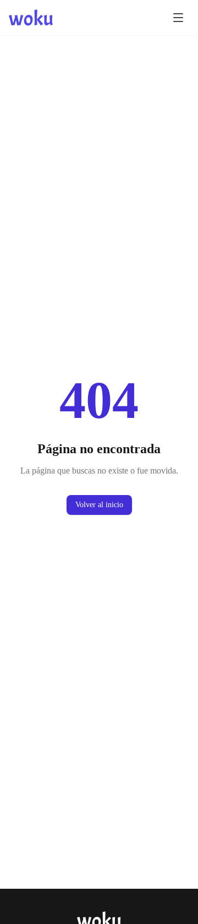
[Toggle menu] (178, 18)
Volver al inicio (99, 505)
